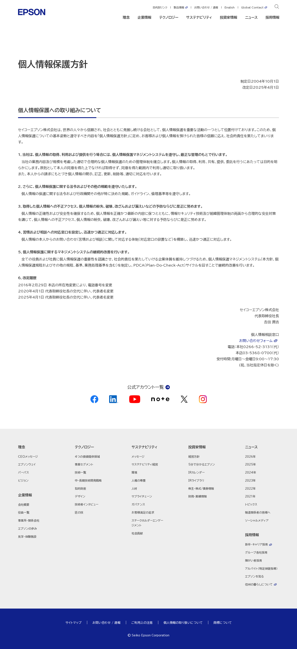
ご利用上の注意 (142, 622)
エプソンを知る (254, 576)
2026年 (250, 456)
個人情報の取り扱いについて (183, 622)
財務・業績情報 (197, 496)
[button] (35, 447)
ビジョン (23, 480)
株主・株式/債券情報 (201, 488)
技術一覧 (80, 472)
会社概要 (23, 504)
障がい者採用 (253, 560)
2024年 (250, 472)
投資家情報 (228, 17)
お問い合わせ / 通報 (206, 7)
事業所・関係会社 (28, 520)
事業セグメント (84, 464)
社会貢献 (137, 533)
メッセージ (138, 456)
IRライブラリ (196, 480)
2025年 (250, 464)
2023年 (250, 480)
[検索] (277, 7)
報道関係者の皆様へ (257, 512)
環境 (134, 472)
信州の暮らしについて (259, 584)
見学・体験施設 (27, 536)
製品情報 (179, 7)
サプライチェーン (142, 496)
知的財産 (80, 488)
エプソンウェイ (27, 464)
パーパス (23, 472)
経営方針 (194, 456)
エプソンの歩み (27, 528)
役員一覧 (23, 512)
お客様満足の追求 (143, 512)
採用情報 (272, 17)
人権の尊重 (139, 480)
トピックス (251, 504)
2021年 (250, 496)
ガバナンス (138, 504)
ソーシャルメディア (257, 520)
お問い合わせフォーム (255, 340)
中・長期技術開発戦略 (88, 480)
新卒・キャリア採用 (256, 544)
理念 (126, 17)
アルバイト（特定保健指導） (261, 568)
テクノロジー (168, 17)
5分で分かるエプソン (201, 464)
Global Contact (252, 7)
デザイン (80, 496)
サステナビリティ (199, 17)
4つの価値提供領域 (87, 456)
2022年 (250, 488)
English (230, 7)
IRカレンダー (196, 472)
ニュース (251, 17)
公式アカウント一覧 (145, 387)
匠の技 (79, 512)
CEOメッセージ (28, 456)
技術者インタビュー (86, 504)
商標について (223, 622)
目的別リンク (160, 7)
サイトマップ (73, 622)
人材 (134, 488)
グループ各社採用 (256, 552)
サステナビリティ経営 (145, 464)
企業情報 (144, 17)
